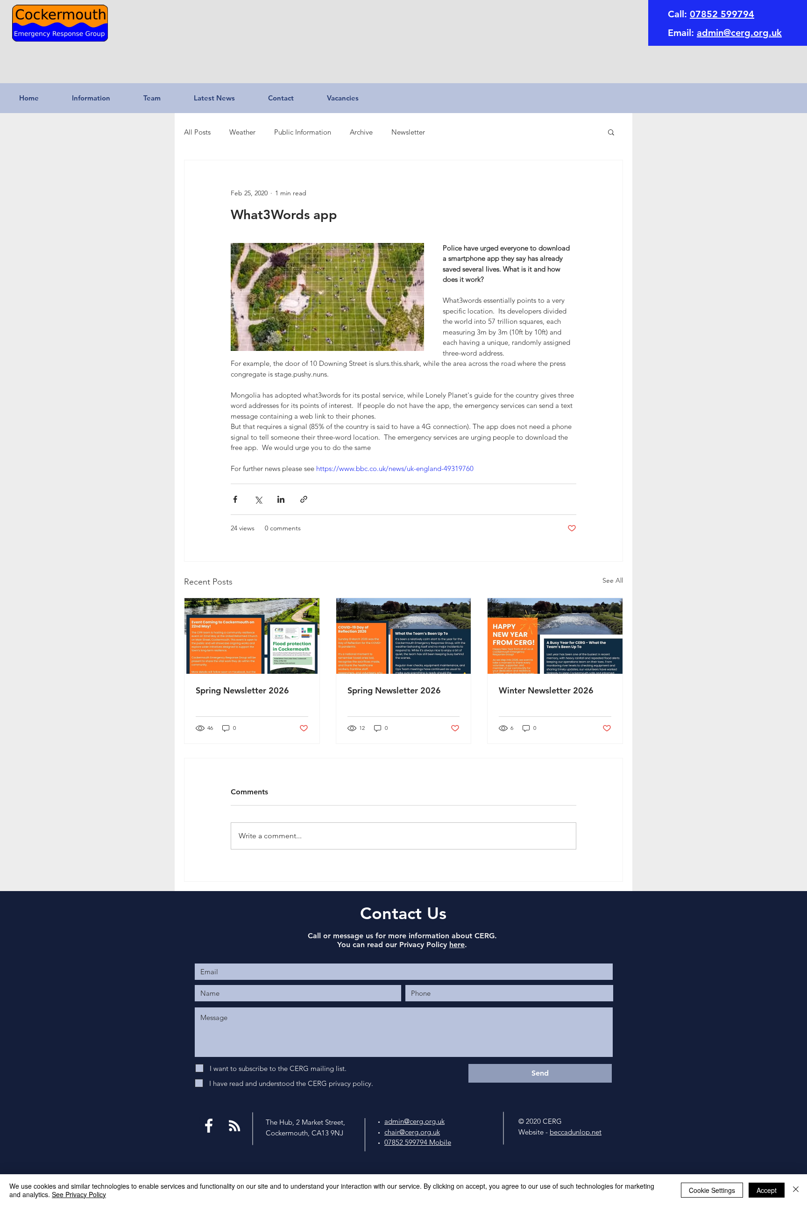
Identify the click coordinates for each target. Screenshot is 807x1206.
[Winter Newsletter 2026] (555, 636)
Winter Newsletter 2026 (546, 690)
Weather (242, 132)
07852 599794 (722, 14)
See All (612, 580)
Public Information (302, 132)
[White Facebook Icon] (208, 1125)
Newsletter (408, 132)
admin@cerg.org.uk (739, 32)
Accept (767, 1190)
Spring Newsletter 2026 (242, 690)
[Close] (795, 1190)
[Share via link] (303, 499)
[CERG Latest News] (234, 1125)
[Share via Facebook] (235, 499)
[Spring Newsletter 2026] (251, 636)
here (457, 944)
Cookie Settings (712, 1190)
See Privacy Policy (79, 1194)
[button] (100, 98)
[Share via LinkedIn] (280, 499)
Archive (361, 132)
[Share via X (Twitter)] (258, 499)
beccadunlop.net (576, 1132)
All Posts (197, 132)
